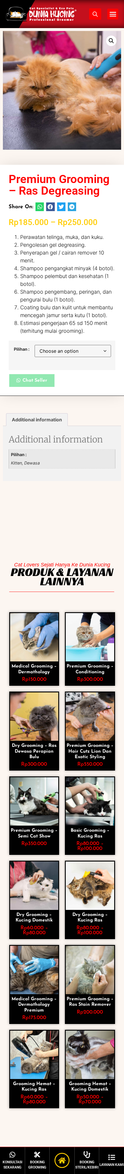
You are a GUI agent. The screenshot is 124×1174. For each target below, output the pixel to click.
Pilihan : (21, 349)
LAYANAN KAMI (111, 1165)
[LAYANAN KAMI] (111, 1157)
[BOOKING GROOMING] (37, 1154)
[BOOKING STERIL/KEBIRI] (87, 1154)
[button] (112, 14)
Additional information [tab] (37, 420)
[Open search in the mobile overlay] (95, 14)
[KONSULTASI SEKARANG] (12, 1154)
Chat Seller (34, 380)
